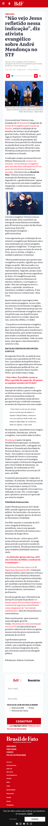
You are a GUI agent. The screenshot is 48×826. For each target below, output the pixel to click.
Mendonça (10, 439)
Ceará (8, 786)
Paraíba (9, 797)
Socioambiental (12, 775)
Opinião (9, 778)
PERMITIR (34, 819)
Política (9, 762)
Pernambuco (10, 805)
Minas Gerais (10, 793)
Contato (10, 752)
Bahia (8, 782)
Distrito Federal (11, 790)
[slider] (22, 76)
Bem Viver (10, 772)
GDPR (29, 814)
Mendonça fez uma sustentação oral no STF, (23, 625)
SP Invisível (22, 122)
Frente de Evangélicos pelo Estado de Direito (22, 127)
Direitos (9, 768)
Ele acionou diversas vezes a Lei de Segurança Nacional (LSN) (21, 568)
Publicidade (11, 749)
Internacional (11, 765)
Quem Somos (11, 746)
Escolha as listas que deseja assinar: (22, 705)
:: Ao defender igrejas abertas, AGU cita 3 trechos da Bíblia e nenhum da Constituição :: (23, 559)
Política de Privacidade (16, 755)
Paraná (9, 801)
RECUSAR (13, 819)
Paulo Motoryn (33, 70)
